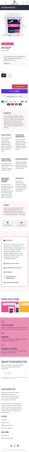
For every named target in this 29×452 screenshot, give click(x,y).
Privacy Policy (5, 422)
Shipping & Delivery (7, 425)
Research (9, 272)
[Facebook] (11, 446)
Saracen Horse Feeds (7, 438)
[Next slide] (26, 308)
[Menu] (2, 2)
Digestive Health (6, 43)
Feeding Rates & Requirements (11, 277)
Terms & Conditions (6, 428)
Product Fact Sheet (12, 263)
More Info (9, 240)
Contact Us (4, 420)
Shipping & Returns (12, 282)
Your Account (5, 435)
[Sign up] (25, 373)
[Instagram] (14, 446)
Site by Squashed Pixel (21, 449)
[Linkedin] (18, 446)
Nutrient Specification (13, 268)
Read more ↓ (7, 63)
